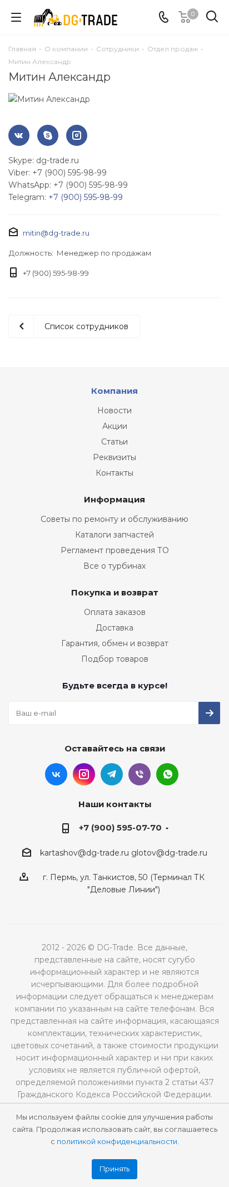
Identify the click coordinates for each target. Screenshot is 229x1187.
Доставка (114, 628)
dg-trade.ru (47, 135)
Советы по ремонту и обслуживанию (114, 519)
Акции (114, 426)
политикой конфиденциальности (117, 1141)
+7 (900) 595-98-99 (85, 197)
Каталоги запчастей (114, 535)
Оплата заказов (115, 612)
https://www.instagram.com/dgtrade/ (76, 135)
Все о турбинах (114, 566)
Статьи (114, 442)
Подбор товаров (114, 659)
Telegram (112, 774)
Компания (114, 390)
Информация (114, 499)
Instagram (84, 774)
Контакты (114, 473)
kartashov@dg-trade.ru (84, 853)
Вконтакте (56, 774)
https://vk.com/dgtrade (18, 135)
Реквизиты (114, 457)
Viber (139, 774)
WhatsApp (167, 774)
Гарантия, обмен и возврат (114, 643)
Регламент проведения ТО (115, 550)
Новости (114, 411)
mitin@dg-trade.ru (56, 232)
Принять (114, 1169)
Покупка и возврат (114, 592)
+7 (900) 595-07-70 (120, 827)
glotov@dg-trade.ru (169, 853)
